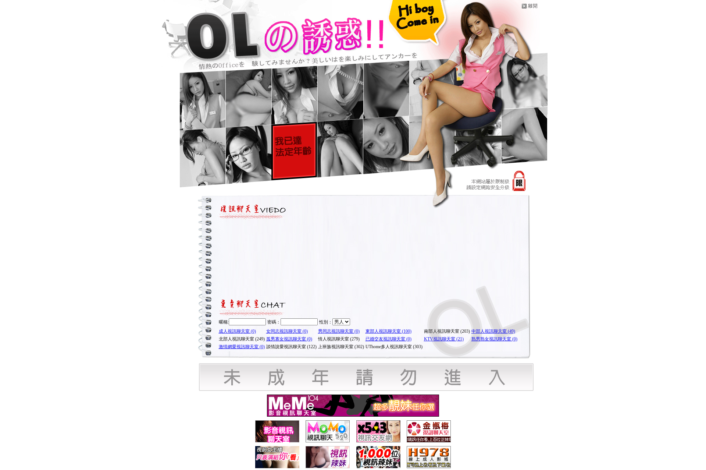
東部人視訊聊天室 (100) (388, 331)
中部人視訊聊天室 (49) (493, 331)
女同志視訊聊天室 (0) (287, 331)
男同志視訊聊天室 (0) (339, 331)
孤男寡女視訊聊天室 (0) (289, 339)
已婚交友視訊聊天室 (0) (388, 339)
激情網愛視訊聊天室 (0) (242, 346)
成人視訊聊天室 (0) (237, 331)
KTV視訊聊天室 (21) (444, 339)
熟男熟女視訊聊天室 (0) (494, 339)
